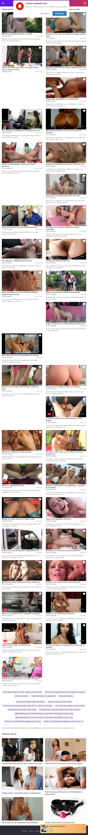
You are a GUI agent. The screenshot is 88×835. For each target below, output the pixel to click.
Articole (24, 831)
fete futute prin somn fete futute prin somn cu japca (60, 710)
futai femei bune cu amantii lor (44, 696)
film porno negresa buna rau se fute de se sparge (65, 692)
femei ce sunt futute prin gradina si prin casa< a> (63, 721)
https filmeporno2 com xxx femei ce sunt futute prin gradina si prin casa (44, 717)
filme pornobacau (66, 696)
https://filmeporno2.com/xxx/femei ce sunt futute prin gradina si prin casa (44, 714)
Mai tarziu (45, 13)
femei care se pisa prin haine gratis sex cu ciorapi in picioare (27, 706)
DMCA (31, 831)
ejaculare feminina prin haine (60, 702)
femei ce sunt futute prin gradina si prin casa (23, 721)
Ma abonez (59, 13)
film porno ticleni (21, 696)
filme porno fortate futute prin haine (31, 702)
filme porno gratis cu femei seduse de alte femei (22, 692)
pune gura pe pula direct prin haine (22, 710)
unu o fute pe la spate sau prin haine (70, 706)
